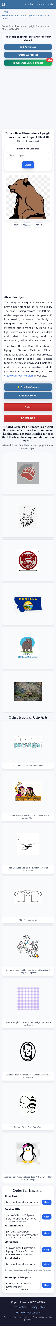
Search (28, 165)
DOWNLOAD (28, 417)
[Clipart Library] (3, 4)
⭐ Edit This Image (28, 387)
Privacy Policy (37, 1307)
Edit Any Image (28, 46)
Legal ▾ (50, 4)
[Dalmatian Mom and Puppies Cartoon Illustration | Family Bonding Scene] (28, 946)
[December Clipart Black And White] (28, 742)
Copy (46, 1202)
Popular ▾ (39, 4)
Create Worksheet (28, 54)
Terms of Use (19, 1307)
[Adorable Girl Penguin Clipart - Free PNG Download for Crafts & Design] (28, 1153)
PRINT (28, 406)
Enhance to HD (28, 395)
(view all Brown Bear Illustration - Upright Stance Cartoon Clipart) (28, 447)
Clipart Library (20, 1302)
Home (5, 11)
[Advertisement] (28, 99)
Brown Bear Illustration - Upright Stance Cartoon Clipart (26, 17)
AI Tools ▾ (28, 4)
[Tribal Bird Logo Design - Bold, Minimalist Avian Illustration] (28, 844)
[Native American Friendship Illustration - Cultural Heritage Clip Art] (28, 792)
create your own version (18, 375)
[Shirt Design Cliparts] (28, 896)
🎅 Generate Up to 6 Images (32, 62)
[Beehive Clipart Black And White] (28, 1103)
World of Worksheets (28, 1312)
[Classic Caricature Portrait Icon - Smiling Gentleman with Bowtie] (28, 1051)
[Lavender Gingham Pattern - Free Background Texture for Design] (28, 999)
